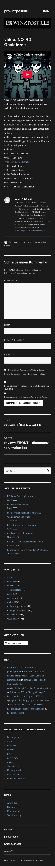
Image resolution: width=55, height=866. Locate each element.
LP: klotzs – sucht (15, 712)
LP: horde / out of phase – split (21, 496)
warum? (8, 851)
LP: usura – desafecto (34, 671)
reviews (8, 829)
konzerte (11, 585)
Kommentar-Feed (15, 811)
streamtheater (16, 589)
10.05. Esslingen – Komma (16, 161)
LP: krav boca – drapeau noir (20, 533)
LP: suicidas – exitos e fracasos (21, 525)
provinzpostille (16, 10)
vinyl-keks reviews (19, 610)
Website (9, 354)
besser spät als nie (18, 606)
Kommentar (12, 280)
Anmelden (12, 802)
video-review (13, 618)
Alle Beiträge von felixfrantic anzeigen (30, 230)
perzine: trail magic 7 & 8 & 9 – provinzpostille (29, 687)
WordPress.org (14, 815)
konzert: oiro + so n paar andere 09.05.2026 (27, 549)
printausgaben (11, 836)
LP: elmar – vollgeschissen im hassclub (25, 541)
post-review (12, 597)
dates (9, 577)
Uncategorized (14, 614)
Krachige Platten (13, 843)
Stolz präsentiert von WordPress (31, 860)
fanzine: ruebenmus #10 (18, 504)
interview (11, 581)
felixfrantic (13, 242)
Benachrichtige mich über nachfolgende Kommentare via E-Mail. (26, 387)
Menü (46, 10)
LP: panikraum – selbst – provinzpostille (25, 708)
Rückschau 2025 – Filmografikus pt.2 (27, 692)
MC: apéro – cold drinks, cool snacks (27, 704)
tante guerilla (23, 124)
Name (8, 325)
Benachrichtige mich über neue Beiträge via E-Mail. (26, 397)
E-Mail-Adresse (14, 339)
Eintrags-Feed (13, 806)
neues (37, 242)
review (10, 602)
